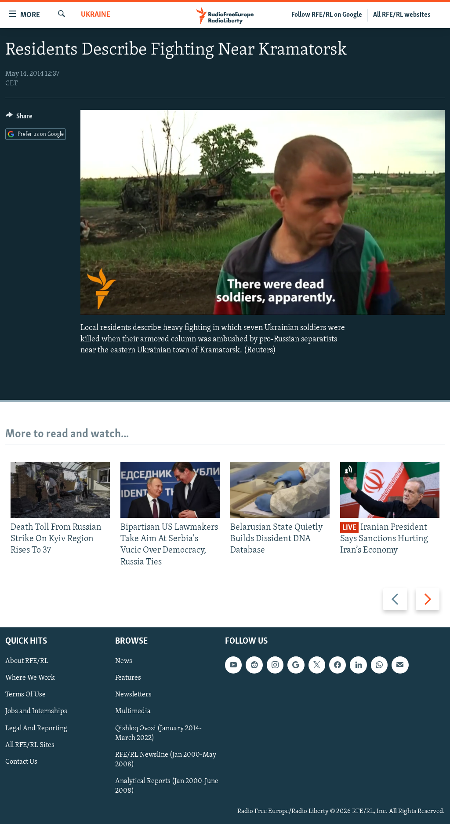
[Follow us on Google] (295, 664)
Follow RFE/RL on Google (326, 14)
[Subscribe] (400, 664)
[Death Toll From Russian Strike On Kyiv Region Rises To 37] (60, 490)
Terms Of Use (25, 694)
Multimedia (133, 711)
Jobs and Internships (36, 711)
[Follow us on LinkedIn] (358, 664)
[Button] (19, 118)
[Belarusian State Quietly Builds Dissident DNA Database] (280, 490)
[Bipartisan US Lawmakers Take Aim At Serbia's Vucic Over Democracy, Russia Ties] (170, 490)
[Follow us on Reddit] (254, 664)
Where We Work (30, 677)
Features (128, 677)
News (123, 661)
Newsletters (133, 694)
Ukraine (95, 15)
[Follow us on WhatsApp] (379, 664)
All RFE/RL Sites (29, 745)
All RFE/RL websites (402, 14)
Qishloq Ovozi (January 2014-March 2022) (158, 733)
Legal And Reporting (36, 728)
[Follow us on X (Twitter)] (316, 664)
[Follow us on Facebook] (337, 664)
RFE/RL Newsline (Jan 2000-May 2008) (165, 759)
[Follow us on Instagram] (275, 664)
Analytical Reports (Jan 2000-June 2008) (166, 786)
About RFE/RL (26, 661)
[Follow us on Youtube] (233, 664)
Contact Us (21, 761)
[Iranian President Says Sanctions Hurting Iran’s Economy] (389, 490)
